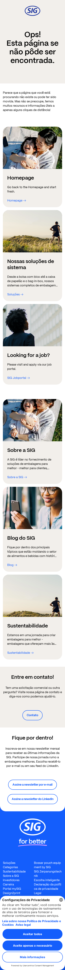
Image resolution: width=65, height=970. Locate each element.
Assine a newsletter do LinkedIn (32, 799)
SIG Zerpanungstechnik (48, 874)
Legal (37, 893)
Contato (32, 715)
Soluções (9, 863)
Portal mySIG (12, 889)
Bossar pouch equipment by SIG (47, 865)
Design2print (11, 893)
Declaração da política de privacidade (47, 887)
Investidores (11, 880)
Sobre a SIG (11, 876)
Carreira (8, 884)
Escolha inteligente (47, 880)
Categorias (10, 867)
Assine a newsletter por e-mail (32, 785)
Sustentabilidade (14, 871)
